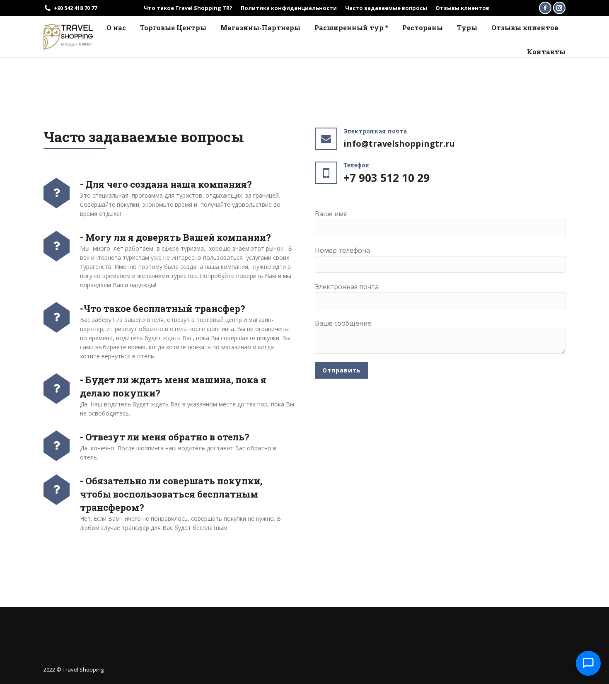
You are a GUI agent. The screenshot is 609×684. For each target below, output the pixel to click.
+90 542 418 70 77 (75, 8)
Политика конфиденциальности (289, 8)
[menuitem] (116, 28)
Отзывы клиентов (462, 8)
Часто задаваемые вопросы (386, 8)
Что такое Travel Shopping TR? (188, 8)
